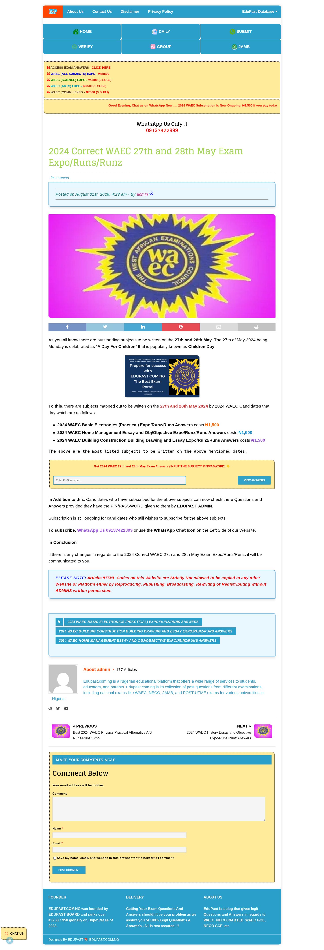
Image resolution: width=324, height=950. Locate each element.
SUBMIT (243, 31)
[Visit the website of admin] (50, 709)
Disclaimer (130, 11)
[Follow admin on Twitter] (56, 709)
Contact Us (102, 11)
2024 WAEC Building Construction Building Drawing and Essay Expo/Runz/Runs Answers (146, 631)
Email (56, 843)
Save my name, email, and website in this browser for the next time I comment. (116, 858)
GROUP (163, 46)
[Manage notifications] (9, 940)
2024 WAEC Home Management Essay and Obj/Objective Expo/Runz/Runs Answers (137, 640)
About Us (75, 11)
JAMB (243, 46)
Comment (59, 793)
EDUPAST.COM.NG (104, 939)
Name (57, 828)
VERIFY (85, 46)
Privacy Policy (160, 11)
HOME (85, 31)
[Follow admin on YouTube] (64, 709)
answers (62, 178)
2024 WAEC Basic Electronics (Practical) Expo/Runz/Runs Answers (133, 622)
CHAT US (16, 933)
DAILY (164, 31)
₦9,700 (316, 922)
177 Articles (126, 669)
